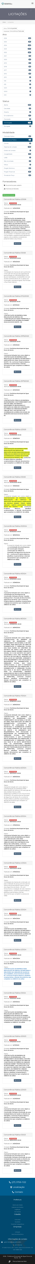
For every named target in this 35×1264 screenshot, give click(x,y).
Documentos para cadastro (13, 185)
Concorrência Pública (13, 31)
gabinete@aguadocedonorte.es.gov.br (17, 1242)
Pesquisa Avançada (9, 195)
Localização (18, 1187)
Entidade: (7, 211)
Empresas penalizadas (12, 189)
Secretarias (17, 1211)
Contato (18, 1192)
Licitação (17, 1232)
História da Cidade (17, 1205)
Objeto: (6, 217)
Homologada (10, 28)
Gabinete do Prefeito (17, 1207)
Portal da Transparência (17, 1224)
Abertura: (6, 205)
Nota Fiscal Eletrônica (17, 1234)
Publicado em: (8, 208)
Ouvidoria (17, 1222)
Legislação (17, 1209)
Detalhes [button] (18, 243)
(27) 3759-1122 (18, 1182)
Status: (6, 203)
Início (4, 22)
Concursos (17, 1219)
